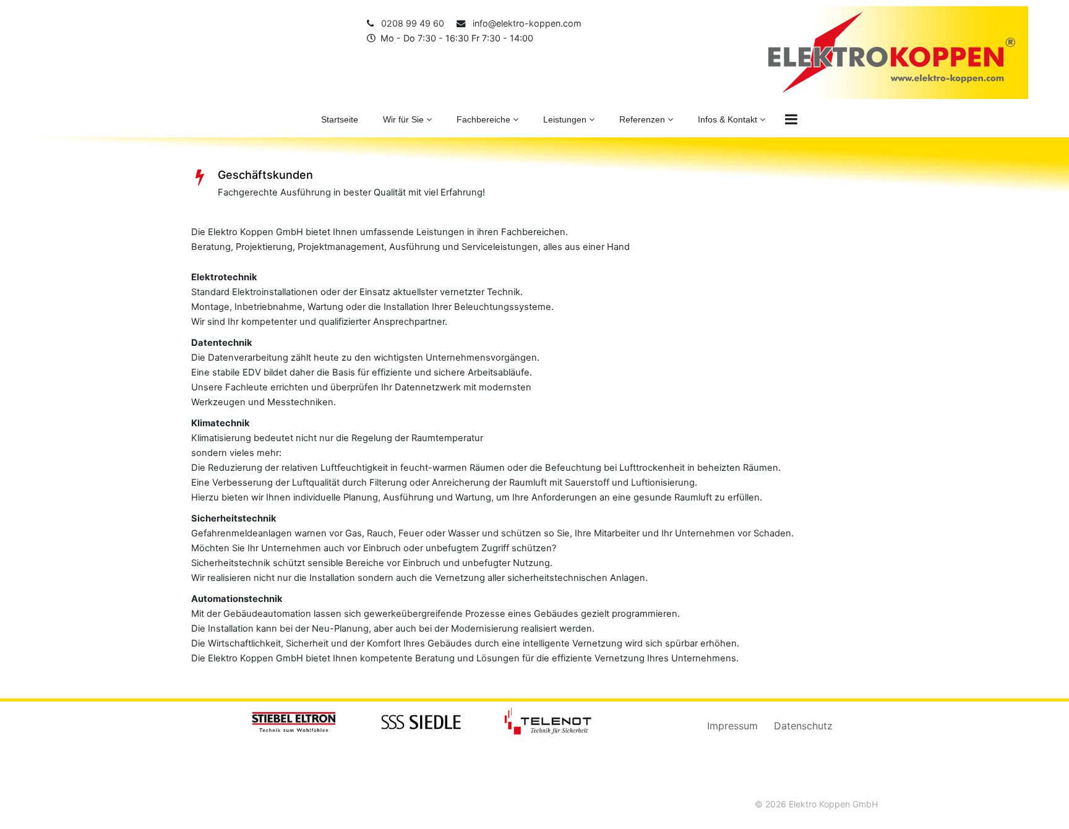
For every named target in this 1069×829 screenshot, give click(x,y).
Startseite (339, 119)
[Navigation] (791, 119)
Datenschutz (803, 725)
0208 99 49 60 (410, 23)
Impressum (732, 725)
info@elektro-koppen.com (525, 23)
